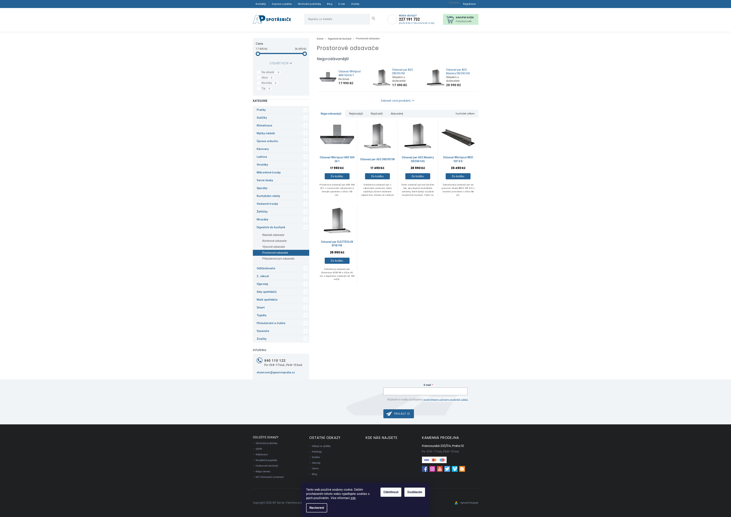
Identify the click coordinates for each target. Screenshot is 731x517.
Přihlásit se (402, 414)
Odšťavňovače (266, 268)
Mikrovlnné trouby (269, 172)
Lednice (262, 157)
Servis (315, 468)
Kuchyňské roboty (268, 196)
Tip (266, 88)
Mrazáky (262, 219)
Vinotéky (262, 164)
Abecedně (397, 113)
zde (353, 498)
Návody (316, 462)
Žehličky (262, 211)
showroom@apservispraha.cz (276, 372)
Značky (261, 339)
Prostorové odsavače (275, 252)
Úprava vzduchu (267, 141)
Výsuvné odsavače (273, 246)
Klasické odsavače (273, 234)
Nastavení (316, 508)
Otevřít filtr (279, 63)
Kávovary (263, 149)
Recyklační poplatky (266, 460)
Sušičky (262, 117)
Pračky (261, 110)
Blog (314, 474)
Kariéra (316, 457)
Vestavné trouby (267, 204)
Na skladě (270, 72)
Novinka (269, 82)
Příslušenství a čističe (271, 323)
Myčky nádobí (266, 133)
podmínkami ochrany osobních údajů (446, 399)
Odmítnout (390, 492)
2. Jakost (263, 276)
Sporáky (262, 188)
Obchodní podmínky (266, 443)
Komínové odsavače (274, 240)
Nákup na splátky (321, 446)
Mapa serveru (263, 471)
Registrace (469, 3)
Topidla (261, 315)
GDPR (259, 448)
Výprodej (262, 284)
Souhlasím (414, 492)
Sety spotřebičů (267, 292)
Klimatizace (264, 125)
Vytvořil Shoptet (469, 502)
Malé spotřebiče (267, 299)
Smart (261, 307)
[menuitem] (261, 4)
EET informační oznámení (270, 477)
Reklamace (262, 454)
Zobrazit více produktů (396, 101)
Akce (267, 77)
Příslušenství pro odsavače (278, 258)
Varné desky (265, 180)
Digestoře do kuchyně (271, 227)
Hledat (375, 18)
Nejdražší (377, 113)
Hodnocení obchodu (267, 465)
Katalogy (317, 451)
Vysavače (263, 331)
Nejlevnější (356, 113)
